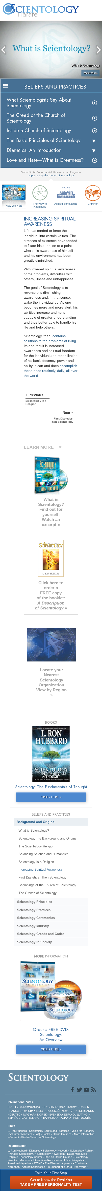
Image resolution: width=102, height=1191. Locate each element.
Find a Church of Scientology (38, 1137)
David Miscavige (77, 1153)
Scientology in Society (34, 942)
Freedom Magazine (19, 1163)
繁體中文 (67, 1110)
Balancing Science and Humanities (44, 854)
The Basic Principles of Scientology (43, 140)
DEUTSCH (16, 1114)
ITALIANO (65, 1117)
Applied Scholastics (65, 203)
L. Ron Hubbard (17, 1130)
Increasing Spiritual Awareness (41, 869)
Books (46, 1134)
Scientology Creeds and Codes (40, 934)
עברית (28, 1111)
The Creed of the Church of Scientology (36, 118)
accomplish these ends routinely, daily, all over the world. (50, 371)
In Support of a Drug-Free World (67, 1166)
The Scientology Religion (36, 846)
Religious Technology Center (25, 1156)
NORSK (42, 1114)
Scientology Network (55, 1150)
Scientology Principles (34, 902)
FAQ (37, 1134)
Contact (14, 1137)
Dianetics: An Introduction (34, 150)
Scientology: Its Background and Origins (47, 838)
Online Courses (62, 1134)
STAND (37, 1163)
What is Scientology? (34, 830)
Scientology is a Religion (36, 862)
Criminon (80, 1163)
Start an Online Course (58, 1156)
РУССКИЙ (53, 1110)
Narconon (14, 1166)
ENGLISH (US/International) (24, 1106)
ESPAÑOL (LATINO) (76, 1114)
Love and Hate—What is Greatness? (45, 160)
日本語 (40, 1110)
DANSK (84, 1106)
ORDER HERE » (51, 797)
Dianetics (34, 1150)
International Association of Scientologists (57, 1160)
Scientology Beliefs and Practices (49, 1130)
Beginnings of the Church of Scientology (47, 885)
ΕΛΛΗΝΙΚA (49, 1117)
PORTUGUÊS (82, 1117)
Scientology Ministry (33, 926)
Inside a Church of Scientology (39, 130)
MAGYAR (29, 1114)
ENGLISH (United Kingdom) (60, 1106)
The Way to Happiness (40, 205)
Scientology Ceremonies (36, 918)
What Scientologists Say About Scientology (39, 102)
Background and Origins (35, 822)
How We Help (14, 206)
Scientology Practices (34, 910)
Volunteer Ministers (20, 1134)
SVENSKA (55, 1114)
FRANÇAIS (14, 1110)
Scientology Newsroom (51, 1153)
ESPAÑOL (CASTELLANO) (24, 1117)
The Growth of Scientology (38, 893)
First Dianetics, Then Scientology (42, 877)
